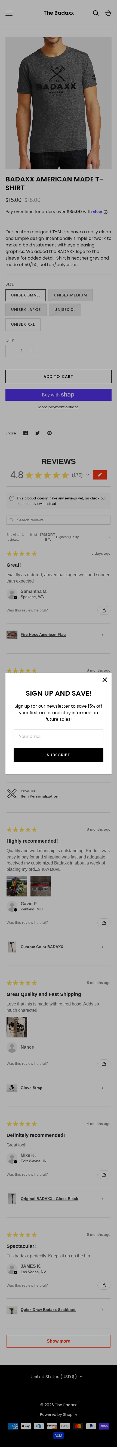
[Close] (105, 680)
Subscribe (58, 755)
